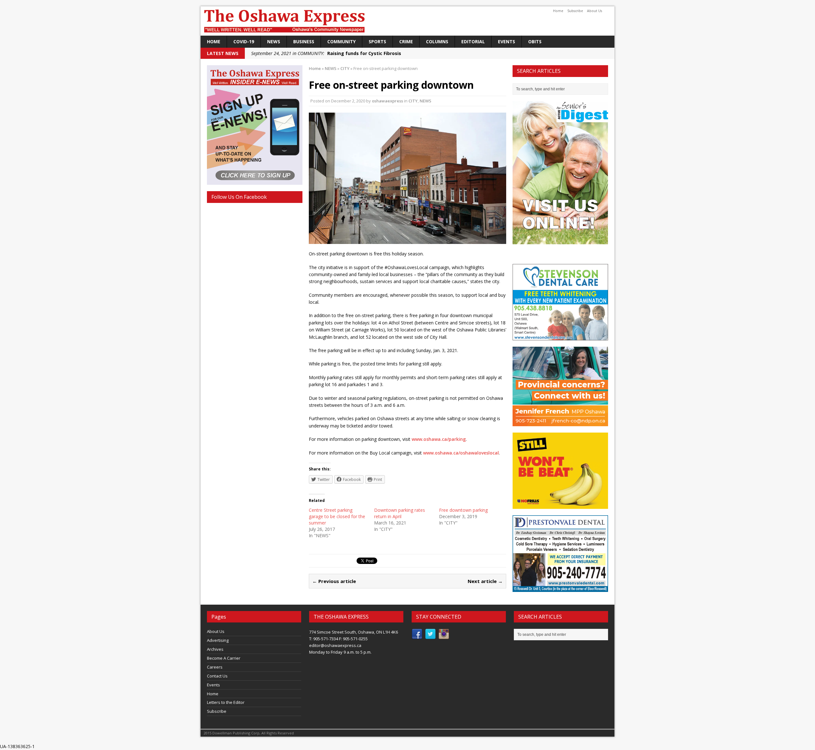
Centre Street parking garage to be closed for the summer (337, 516)
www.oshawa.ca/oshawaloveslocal (461, 453)
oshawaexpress (387, 101)
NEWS (273, 41)
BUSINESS (303, 41)
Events (506, 41)
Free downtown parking (463, 510)
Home (558, 11)
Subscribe (575, 11)
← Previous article (334, 581)
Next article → (485, 581)
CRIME (406, 41)
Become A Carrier (223, 658)
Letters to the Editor (225, 702)
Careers (215, 667)
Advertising (218, 640)
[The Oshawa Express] (407, 21)
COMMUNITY (341, 41)
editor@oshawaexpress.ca (335, 645)
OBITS (535, 41)
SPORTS (377, 41)
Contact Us (217, 676)
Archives (215, 649)
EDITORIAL (473, 41)
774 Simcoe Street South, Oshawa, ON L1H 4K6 (353, 632)
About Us (594, 11)
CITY (413, 101)
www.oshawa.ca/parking (439, 439)
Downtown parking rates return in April (399, 513)
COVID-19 (243, 41)
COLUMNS (437, 41)
